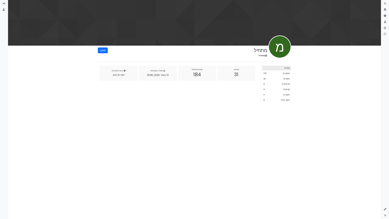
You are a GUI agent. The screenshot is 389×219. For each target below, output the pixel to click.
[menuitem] (4, 3)
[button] (385, 209)
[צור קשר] (385, 34)
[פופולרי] (385, 9)
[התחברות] (4, 3)
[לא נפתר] (385, 15)
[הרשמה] (4, 9)
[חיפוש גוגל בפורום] (385, 28)
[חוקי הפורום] (385, 3)
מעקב (103, 50)
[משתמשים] (385, 21)
